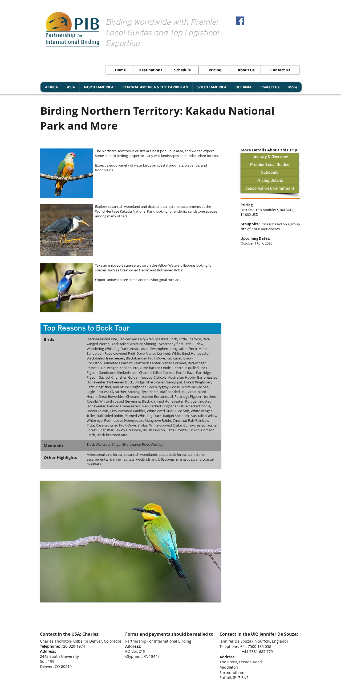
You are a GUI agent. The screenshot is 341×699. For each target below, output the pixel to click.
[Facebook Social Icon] (240, 20)
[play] (207, 597)
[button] (131, 328)
